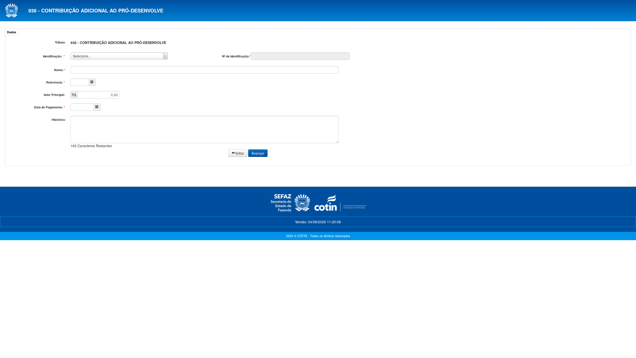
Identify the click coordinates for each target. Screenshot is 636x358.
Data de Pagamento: (49, 107)
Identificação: (54, 56)
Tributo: (60, 42)
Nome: (60, 70)
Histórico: (59, 119)
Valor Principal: (54, 94)
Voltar (239, 153)
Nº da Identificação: (236, 56)
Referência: (55, 82)
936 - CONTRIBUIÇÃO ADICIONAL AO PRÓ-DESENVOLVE (95, 10)
